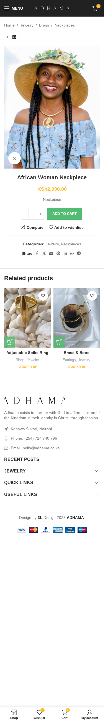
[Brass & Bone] (76, 318)
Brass (44, 25)
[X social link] (44, 253)
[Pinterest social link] (58, 253)
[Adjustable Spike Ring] (27, 318)
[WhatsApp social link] (72, 253)
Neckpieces (65, 25)
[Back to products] (14, 37)
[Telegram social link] (79, 253)
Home (9, 25)
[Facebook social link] (37, 253)
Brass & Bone (76, 352)
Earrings (69, 360)
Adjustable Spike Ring (27, 352)
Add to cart (64, 214)
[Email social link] (51, 253)
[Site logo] (52, 8)
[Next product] (20, 37)
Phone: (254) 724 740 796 (34, 438)
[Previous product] (7, 37)
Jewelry (27, 25)
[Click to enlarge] (14, 158)
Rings (20, 360)
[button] (9, 342)
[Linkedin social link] (65, 253)
